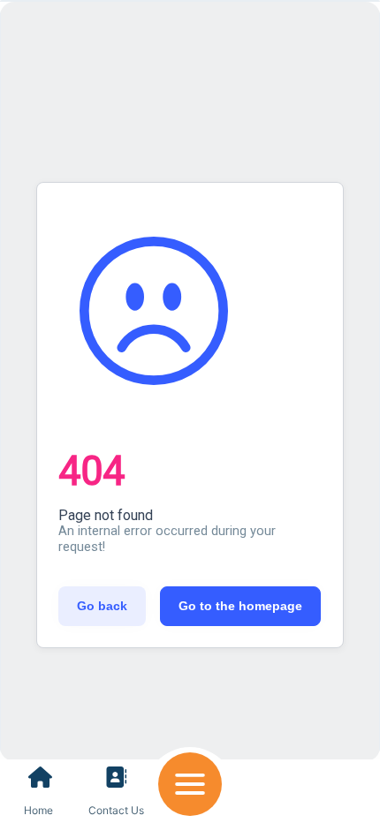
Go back (102, 606)
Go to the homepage (240, 606)
